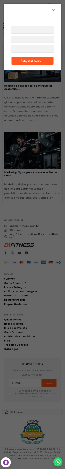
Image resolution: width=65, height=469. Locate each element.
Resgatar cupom (32, 61)
